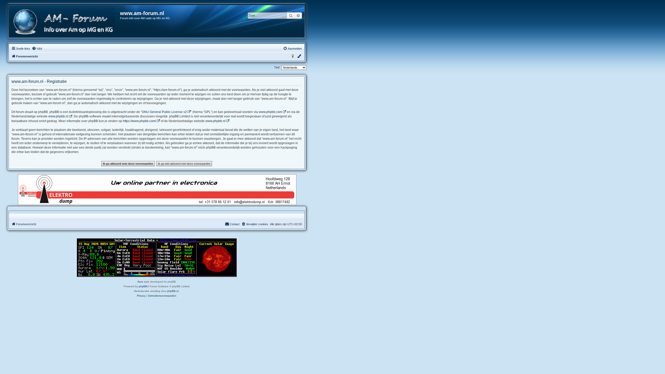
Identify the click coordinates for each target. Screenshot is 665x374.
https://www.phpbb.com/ (139, 121)
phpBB (143, 286)
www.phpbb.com (270, 112)
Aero (140, 281)
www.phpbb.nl (58, 116)
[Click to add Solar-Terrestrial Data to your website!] (157, 257)
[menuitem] (37, 48)
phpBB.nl (172, 291)
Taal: (277, 67)
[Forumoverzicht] (65, 22)
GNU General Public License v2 (164, 112)
